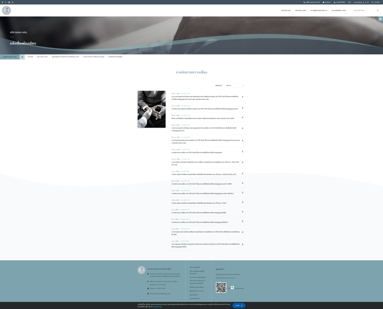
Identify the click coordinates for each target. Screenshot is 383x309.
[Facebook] (2, 2)
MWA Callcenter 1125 (313, 2)
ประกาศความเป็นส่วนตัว (198, 277)
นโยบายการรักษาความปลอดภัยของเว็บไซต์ (197, 282)
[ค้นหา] (377, 10)
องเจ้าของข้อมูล (198, 287)
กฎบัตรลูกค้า (194, 295)
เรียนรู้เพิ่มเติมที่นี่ (157, 307)
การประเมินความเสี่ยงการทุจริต (93, 56)
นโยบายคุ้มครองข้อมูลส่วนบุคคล (197, 272)
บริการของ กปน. (42, 56)
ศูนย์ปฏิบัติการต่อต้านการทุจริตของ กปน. (65, 56)
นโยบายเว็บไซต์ (195, 267)
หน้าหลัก (30, 56)
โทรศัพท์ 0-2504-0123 (158, 284)
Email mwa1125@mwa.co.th (160, 293)
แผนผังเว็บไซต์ (340, 2)
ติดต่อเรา (328, 2)
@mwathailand (239, 288)
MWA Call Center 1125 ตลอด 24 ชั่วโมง (164, 281)
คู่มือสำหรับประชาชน (196, 291)
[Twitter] (5, 2)
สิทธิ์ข (191, 287)
